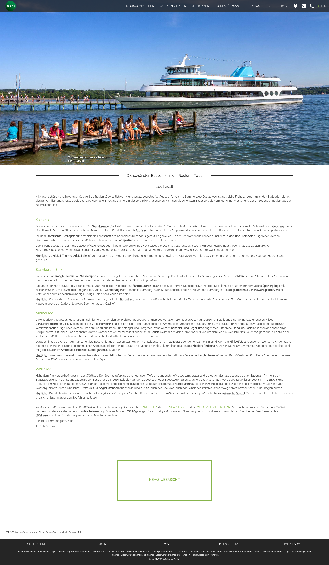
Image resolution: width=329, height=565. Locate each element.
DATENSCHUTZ (228, 544)
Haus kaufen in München (186, 552)
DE (318, 6)
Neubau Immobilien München (269, 552)
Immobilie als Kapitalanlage (106, 552)
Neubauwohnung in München (135, 552)
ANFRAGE (282, 6)
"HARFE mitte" (148, 407)
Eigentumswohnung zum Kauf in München (71, 552)
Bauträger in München (161, 552)
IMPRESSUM (292, 544)
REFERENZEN (200, 6)
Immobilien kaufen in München (238, 552)
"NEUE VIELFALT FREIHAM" (214, 407)
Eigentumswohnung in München (33, 552)
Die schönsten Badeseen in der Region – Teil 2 (61, 532)
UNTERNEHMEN (37, 544)
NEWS (164, 544)
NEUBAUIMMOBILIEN (140, 6)
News (34, 532)
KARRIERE (101, 544)
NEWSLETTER (261, 6)
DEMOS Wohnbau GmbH (17, 532)
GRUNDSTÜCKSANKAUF (230, 6)
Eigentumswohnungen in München (137, 555)
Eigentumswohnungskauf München (173, 555)
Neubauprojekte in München (205, 555)
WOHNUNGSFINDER (173, 6)
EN (324, 6)
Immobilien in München (210, 552)
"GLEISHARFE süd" (174, 407)
